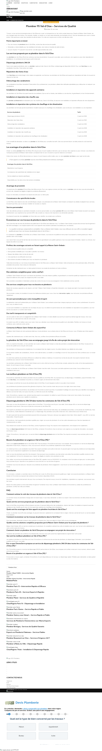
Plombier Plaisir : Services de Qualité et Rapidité (25, 598)
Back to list (9, 575)
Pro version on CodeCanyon (24, 746)
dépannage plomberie (18, 429)
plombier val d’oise (69, 156)
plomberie (22, 44)
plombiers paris (12, 567)
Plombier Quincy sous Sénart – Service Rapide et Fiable (28, 615)
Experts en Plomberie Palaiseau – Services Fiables (25, 632)
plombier (32, 66)
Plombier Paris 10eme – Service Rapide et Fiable (25, 609)
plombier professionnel (15, 100)
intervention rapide (64, 293)
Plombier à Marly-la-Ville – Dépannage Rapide (24, 644)
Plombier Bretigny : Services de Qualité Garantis (25, 626)
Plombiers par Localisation (51, 22)
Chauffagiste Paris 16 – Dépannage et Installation (25, 603)
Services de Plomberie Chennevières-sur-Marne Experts (28, 621)
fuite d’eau (84, 66)
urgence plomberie (18, 443)
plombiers (11, 57)
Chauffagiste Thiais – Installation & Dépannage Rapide (27, 649)
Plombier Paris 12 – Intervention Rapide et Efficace (26, 586)
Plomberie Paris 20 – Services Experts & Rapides (25, 592)
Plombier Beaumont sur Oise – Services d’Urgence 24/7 (28, 638)
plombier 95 (59, 211)
